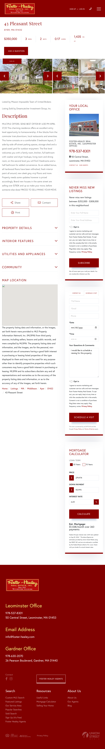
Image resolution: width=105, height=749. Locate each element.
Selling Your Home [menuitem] (45, 705)
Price (71, 472)
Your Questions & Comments (81, 345)
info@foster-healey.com (19, 637)
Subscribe (84, 263)
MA (22, 388)
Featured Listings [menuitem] (13, 701)
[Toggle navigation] (99, 9)
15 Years (89, 464)
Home (5, 388)
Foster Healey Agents (51, 679)
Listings (14, 388)
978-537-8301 (80, 151)
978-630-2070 (14, 656)
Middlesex (32, 388)
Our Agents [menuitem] (73, 701)
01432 (50, 388)
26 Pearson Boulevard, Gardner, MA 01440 (31, 660)
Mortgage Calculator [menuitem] (46, 701)
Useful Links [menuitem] (42, 697)
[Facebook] (6, 679)
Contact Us (73, 165)
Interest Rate (75, 496)
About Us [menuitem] (72, 697)
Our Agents (83, 165)
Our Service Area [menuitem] (13, 705)
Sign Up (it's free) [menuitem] (13, 717)
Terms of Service (89, 429)
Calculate (84, 514)
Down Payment (76, 484)
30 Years (76, 464)
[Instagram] (11, 679)
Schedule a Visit (91, 293)
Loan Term (75, 460)
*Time (71, 334)
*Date (71, 322)
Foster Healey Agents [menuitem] (15, 721)
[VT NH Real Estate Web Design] (91, 735)
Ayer (42, 388)
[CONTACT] (16, 51)
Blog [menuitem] (70, 705)
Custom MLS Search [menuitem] (14, 697)
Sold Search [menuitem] (11, 713)
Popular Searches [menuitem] (13, 709)
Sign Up (73, 9)
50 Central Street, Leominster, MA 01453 (30, 617)
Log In (82, 9)
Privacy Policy (87, 252)
